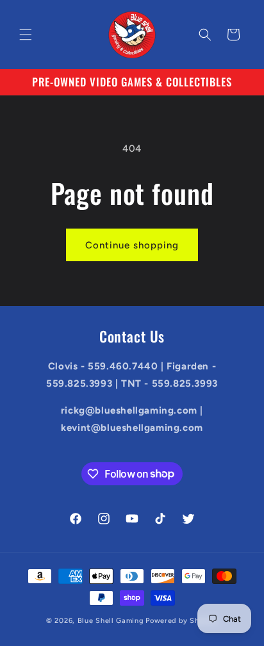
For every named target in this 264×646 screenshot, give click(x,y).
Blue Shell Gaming (111, 621)
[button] (26, 34)
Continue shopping (132, 245)
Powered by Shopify (181, 621)
